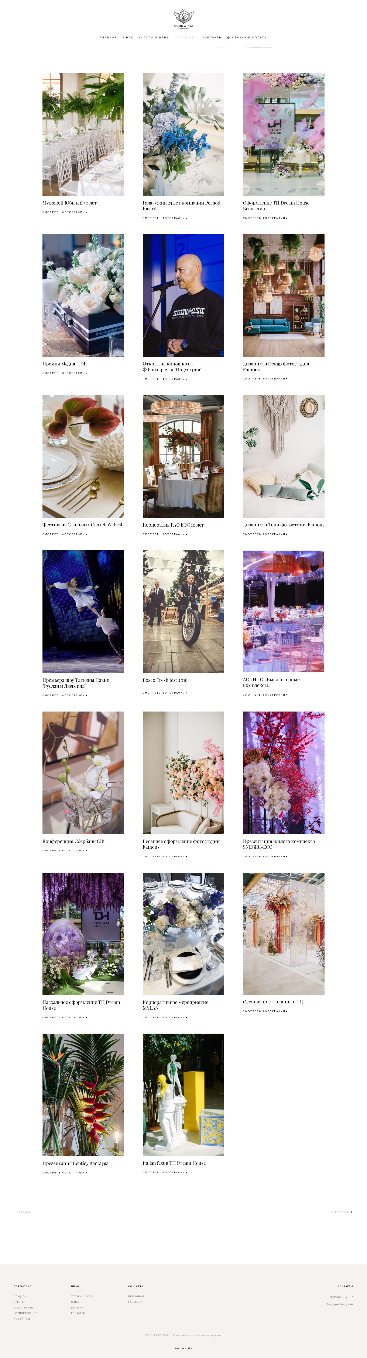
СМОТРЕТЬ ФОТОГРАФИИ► (65, 212)
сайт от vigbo (183, 1348)
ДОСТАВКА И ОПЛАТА (247, 37)
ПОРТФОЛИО (186, 37)
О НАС (128, 37)
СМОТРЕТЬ (252, 218)
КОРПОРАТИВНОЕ (25, 1313)
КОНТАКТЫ (212, 37)
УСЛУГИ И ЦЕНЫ (154, 37)
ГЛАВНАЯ (108, 37)
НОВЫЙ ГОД (22, 1318)
